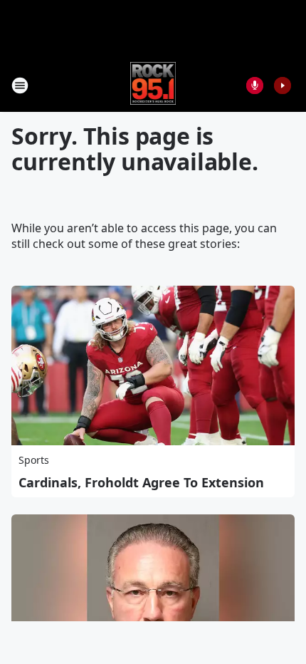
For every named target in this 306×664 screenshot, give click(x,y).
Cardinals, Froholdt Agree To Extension (141, 482)
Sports (34, 460)
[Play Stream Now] (282, 85)
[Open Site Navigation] (19, 85)
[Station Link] (153, 85)
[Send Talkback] (254, 85)
